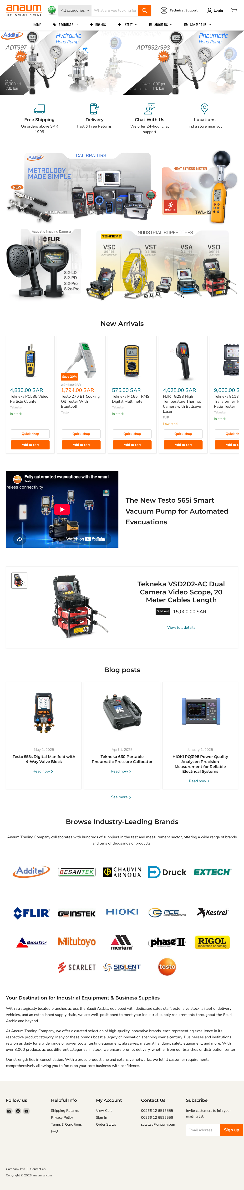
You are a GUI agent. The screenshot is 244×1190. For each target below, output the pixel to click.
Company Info (15, 1169)
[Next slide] (231, 62)
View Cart (104, 1110)
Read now (42, 771)
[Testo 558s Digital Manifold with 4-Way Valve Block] (43, 712)
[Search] (144, 10)
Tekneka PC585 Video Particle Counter (29, 399)
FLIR (166, 417)
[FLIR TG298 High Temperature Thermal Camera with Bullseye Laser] (183, 360)
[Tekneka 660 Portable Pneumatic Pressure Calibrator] (122, 712)
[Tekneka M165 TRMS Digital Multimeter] (132, 360)
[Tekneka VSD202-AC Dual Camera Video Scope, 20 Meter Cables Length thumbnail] (19, 580)
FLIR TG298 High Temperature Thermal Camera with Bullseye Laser (182, 404)
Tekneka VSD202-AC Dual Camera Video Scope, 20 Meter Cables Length (181, 592)
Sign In (101, 1117)
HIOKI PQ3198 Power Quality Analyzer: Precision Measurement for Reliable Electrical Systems (200, 764)
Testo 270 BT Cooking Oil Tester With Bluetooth (80, 401)
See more (120, 797)
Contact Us (38, 1169)
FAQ (54, 1131)
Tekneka (16, 407)
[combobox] (115, 10)
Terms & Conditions (66, 1124)
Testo (65, 412)
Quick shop (30, 434)
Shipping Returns (65, 1110)
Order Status (106, 1124)
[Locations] (204, 118)
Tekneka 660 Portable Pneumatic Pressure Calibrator (122, 759)
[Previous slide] (13, 62)
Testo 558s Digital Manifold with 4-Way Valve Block (44, 759)
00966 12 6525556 (157, 1117)
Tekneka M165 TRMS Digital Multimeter (130, 399)
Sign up (231, 1130)
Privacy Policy (62, 1117)
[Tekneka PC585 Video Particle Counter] (30, 360)
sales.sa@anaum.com (158, 1124)
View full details (181, 627)
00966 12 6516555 (157, 1110)
